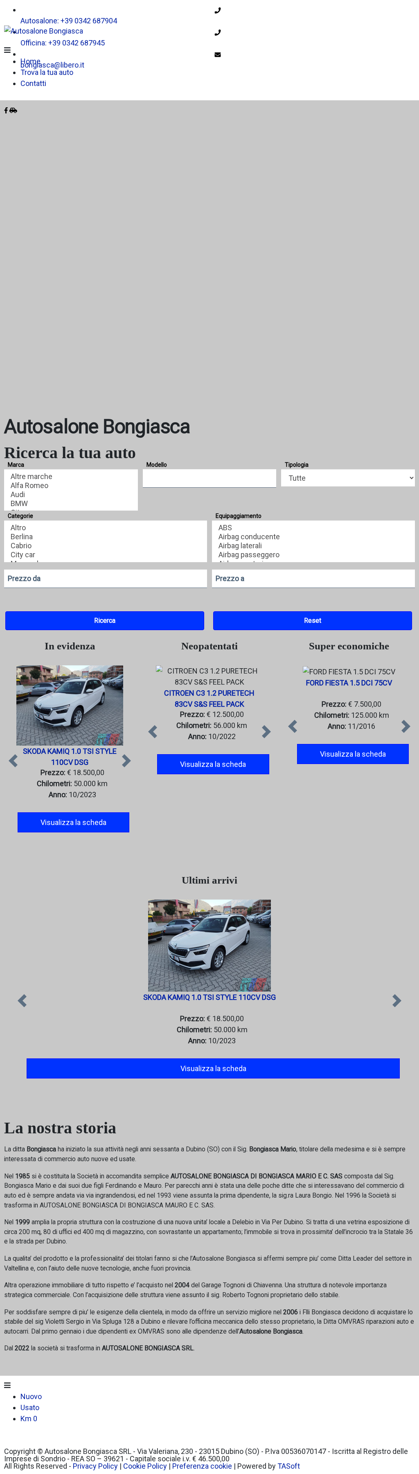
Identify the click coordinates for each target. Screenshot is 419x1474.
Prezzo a (230, 578)
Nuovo (31, 1396)
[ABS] (314, 527)
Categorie (20, 516)
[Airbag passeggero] (314, 554)
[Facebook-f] (6, 110)
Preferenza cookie (202, 1466)
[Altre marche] (71, 476)
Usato (29, 1407)
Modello (156, 464)
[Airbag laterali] (314, 545)
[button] (13, 761)
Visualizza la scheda (73, 822)
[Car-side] (13, 110)
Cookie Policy (145, 1466)
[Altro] (106, 527)
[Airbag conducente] (314, 536)
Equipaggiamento (238, 516)
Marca (16, 464)
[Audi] (71, 494)
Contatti (33, 83)
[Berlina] (106, 536)
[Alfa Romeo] (71, 485)
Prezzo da (24, 578)
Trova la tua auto (46, 72)
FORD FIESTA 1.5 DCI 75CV (349, 682)
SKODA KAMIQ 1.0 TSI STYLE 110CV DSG (209, 997)
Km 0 (28, 1418)
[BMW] (71, 503)
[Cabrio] (106, 545)
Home (30, 61)
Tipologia (297, 464)
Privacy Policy (95, 1466)
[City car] (106, 554)
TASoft (288, 1466)
